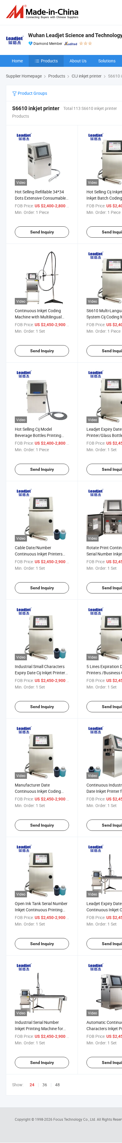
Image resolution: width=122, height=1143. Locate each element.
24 (32, 1084)
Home (17, 61)
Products (49, 61)
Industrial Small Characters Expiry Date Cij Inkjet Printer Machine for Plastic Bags (40, 673)
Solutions (106, 61)
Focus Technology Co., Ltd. (75, 1119)
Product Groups (32, 93)
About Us (78, 61)
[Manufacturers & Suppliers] (43, 12)
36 (44, 1084)
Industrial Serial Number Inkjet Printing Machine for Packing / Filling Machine (39, 1028)
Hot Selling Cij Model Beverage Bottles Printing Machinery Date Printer (38, 435)
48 (57, 1084)
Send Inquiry (42, 232)
